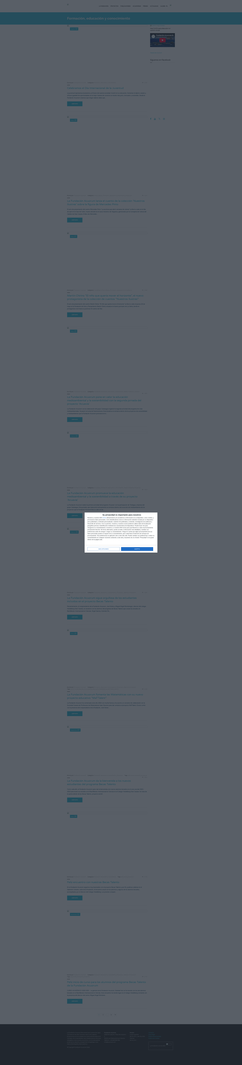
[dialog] (121, 533)
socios (104, 517)
